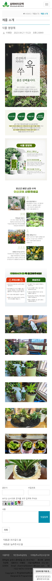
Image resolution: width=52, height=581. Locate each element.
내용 (4, 509)
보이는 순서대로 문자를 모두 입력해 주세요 (19, 498)
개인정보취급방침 (20, 555)
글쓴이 (5, 488)
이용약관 (5, 555)
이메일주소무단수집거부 (40, 555)
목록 (6, 530)
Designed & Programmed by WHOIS (26, 576)
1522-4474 (19, 568)
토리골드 (14, 540)
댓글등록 (44, 517)
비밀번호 (31, 488)
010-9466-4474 (32, 568)
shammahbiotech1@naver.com (30, 566)
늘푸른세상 (15, 544)
